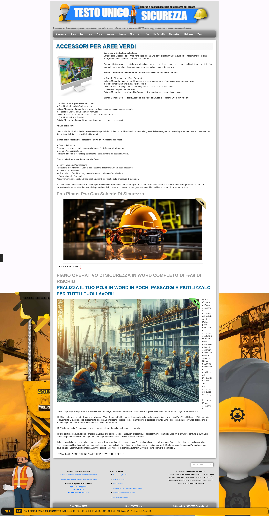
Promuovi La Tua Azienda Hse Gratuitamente (127, 488)
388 (89, 474)
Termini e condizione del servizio (124, 492)
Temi (90, 34)
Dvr (139, 34)
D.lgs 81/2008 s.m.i (134, 506)
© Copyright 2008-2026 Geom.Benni (190, 506)
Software (188, 34)
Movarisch (79, 479)
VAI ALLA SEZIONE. (68, 266)
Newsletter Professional (120, 497)
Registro (95, 479)
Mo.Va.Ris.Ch (64, 474)
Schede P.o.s (71, 474)
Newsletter (174, 34)
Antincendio (73, 479)
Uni (132, 34)
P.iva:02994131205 (78, 506)
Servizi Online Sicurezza (80, 492)
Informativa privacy (119, 479)
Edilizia (110, 34)
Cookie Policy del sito (120, 475)
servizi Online (78, 474)
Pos (78, 490)
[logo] (132, 13)
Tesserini (68, 479)
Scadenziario (85, 474)
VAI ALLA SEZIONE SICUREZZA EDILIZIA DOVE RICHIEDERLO (91, 454)
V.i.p (199, 34)
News (99, 34)
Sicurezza (61, 34)
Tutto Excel (63, 479)
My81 (91, 474)
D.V (90, 479)
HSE (82, 490)
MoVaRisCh (159, 34)
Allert (88, 479)
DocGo (95, 474)
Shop (73, 34)
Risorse (122, 34)
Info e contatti (118, 484)
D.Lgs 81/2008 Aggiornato (79, 487)
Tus (81, 34)
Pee (147, 34)
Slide (85, 479)
